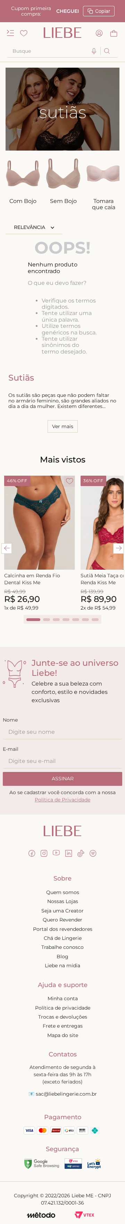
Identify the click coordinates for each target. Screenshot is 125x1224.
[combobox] (62, 51)
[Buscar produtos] (106, 51)
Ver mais (62, 426)
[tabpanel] (39, 544)
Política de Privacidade (62, 800)
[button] (94, 51)
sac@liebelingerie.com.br (66, 1094)
